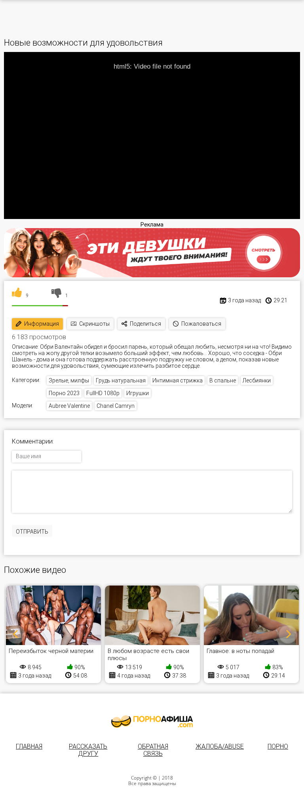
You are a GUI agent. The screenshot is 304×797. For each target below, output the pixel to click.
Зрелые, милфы (69, 380)
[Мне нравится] (17, 295)
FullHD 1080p (103, 393)
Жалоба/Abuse (220, 746)
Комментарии (32, 441)
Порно (278, 746)
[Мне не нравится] (56, 295)
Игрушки (137, 393)
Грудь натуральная (121, 380)
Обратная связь (153, 750)
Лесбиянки (257, 380)
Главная (29, 746)
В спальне (222, 380)
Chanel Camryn (116, 406)
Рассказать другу (88, 750)
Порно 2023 (64, 393)
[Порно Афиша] (152, 721)
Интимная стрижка (177, 380)
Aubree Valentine (69, 406)
